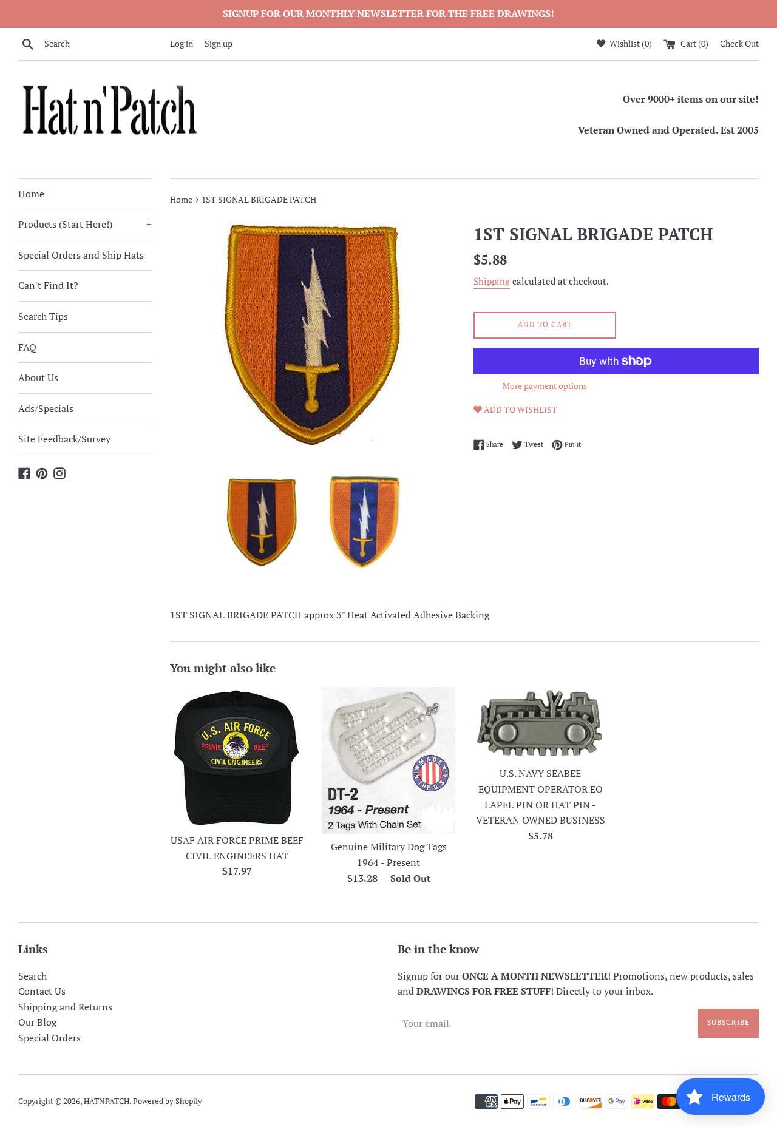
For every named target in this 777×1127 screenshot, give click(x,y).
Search (32, 976)
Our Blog (37, 1022)
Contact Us (42, 991)
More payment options (545, 385)
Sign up (218, 43)
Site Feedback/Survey (64, 438)
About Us (38, 377)
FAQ (27, 347)
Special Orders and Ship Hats (81, 255)
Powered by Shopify (167, 1101)
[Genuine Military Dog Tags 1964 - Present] (388, 760)
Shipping (491, 281)
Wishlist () (630, 43)
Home (31, 193)
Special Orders (49, 1037)
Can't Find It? (48, 285)
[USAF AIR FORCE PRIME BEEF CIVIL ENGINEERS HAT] (237, 757)
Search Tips (43, 316)
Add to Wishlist (519, 409)
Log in (181, 43)
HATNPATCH (106, 1101)
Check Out (739, 43)
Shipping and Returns (65, 1007)
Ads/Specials (45, 408)
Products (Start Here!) (85, 224)
